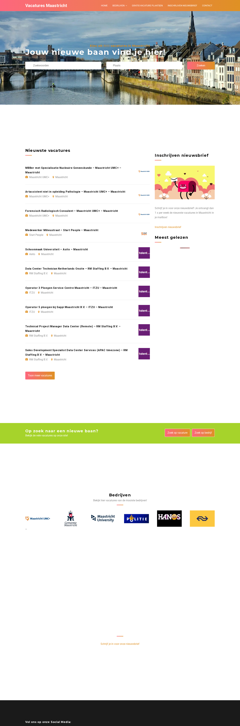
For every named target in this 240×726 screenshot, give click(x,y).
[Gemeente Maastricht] (37, 518)
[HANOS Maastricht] (136, 518)
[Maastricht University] (70, 518)
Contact (207, 5)
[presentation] (25, 529)
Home (104, 5)
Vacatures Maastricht (46, 5)
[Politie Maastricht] (103, 518)
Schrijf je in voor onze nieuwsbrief (120, 643)
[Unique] (202, 518)
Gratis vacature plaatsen (147, 5)
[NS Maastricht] (169, 518)
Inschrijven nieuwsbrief (182, 5)
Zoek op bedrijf (203, 432)
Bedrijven (118, 5)
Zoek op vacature (177, 432)
